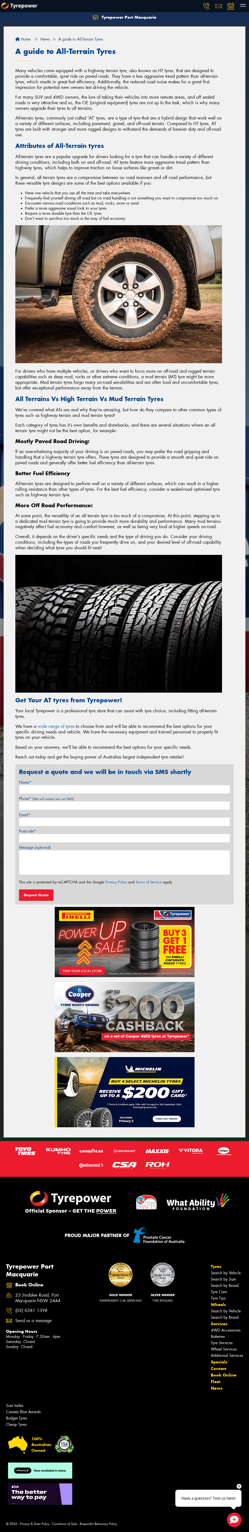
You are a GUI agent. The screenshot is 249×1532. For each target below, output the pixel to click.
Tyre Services (221, 1342)
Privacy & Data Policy (34, 1524)
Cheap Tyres (16, 1424)
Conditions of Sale (64, 1524)
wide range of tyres (56, 726)
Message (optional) (35, 847)
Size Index (14, 1405)
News (216, 1388)
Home (25, 39)
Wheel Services (224, 1349)
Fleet (216, 1381)
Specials (219, 1362)
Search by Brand (225, 1285)
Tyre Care (219, 1291)
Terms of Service (149, 882)
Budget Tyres (16, 1418)
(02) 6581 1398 (31, 1310)
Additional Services (227, 1355)
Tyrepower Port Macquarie (128, 17)
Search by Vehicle (226, 1272)
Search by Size (223, 1279)
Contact (218, 1368)
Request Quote (36, 895)
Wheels (218, 1304)
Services (219, 1323)
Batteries (218, 1336)
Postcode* (27, 831)
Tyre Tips (218, 1298)
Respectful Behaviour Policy (98, 1524)
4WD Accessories (225, 1330)
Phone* (46, 798)
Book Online (223, 1375)
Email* (24, 815)
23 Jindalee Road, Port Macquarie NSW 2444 (37, 1298)
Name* (25, 782)
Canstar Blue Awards (23, 1411)
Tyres (216, 1266)
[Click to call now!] (206, 6)
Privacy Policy (116, 882)
